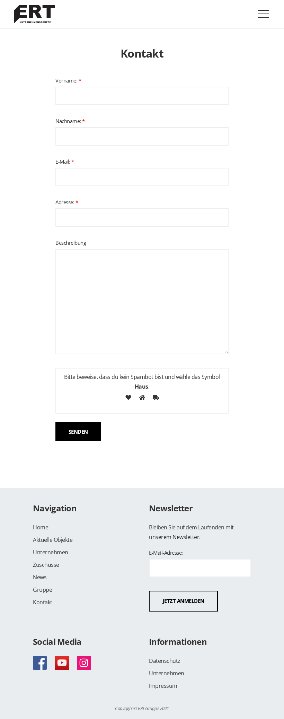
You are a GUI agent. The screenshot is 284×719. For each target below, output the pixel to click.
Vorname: (68, 81)
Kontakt (42, 602)
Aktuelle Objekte (52, 540)
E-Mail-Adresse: (166, 553)
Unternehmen (50, 552)
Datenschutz (164, 661)
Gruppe (42, 590)
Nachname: (70, 121)
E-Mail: (64, 162)
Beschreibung (70, 243)
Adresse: (66, 203)
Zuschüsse (46, 565)
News (39, 577)
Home (40, 527)
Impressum (163, 686)
